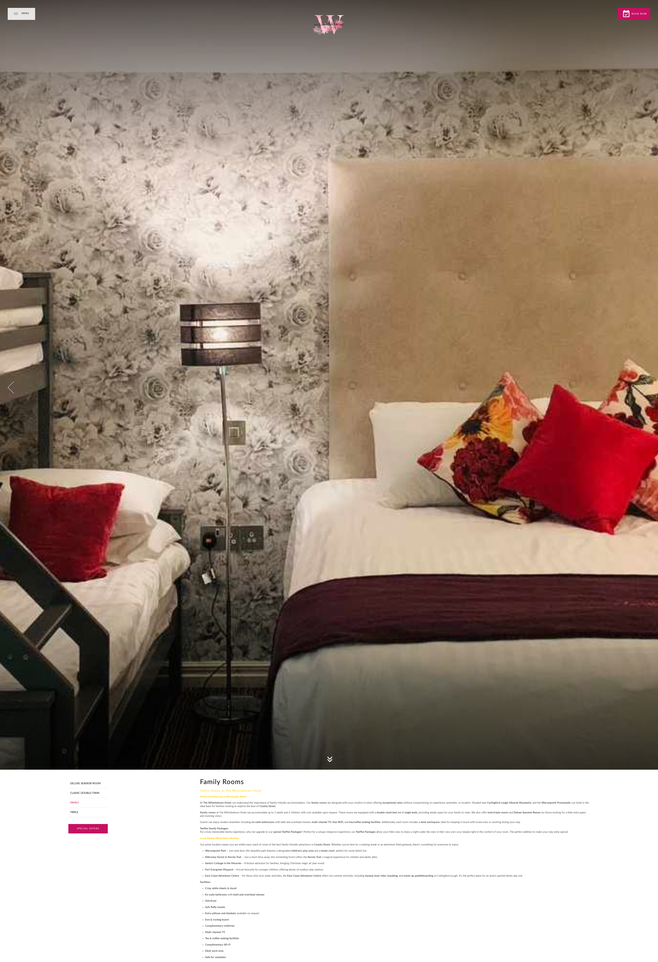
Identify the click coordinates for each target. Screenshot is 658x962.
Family (74, 802)
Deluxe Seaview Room (85, 783)
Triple (74, 812)
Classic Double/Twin (84, 793)
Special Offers (88, 829)
